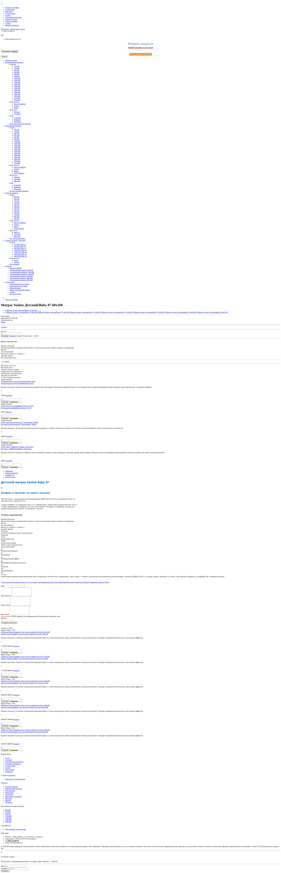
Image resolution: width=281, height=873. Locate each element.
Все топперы (14, 264)
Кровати (8, 266)
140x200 (17, 84)
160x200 (17, 88)
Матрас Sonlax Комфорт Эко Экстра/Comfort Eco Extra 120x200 (24, 659)
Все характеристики (8, 358)
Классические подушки (18, 286)
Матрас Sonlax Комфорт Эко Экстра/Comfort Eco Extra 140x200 (24, 707)
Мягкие (8, 800)
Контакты (9, 11)
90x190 (16, 74)
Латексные (9, 794)
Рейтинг (4, 618)
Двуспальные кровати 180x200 (21, 278)
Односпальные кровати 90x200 (21, 270)
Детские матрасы (11, 193)
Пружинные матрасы (13, 126)
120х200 (8, 816)
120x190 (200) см (20, 250)
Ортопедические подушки (19, 284)
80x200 (16, 72)
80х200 (8, 810)
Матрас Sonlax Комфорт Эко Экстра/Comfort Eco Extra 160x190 (24, 732)
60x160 (16, 213)
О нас (7, 758)
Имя (2, 586)
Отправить (5, 871)
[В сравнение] (22, 402)
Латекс (16, 106)
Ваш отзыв (5, 614)
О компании (9, 9)
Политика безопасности (14, 762)
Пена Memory (19, 173)
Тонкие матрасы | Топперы (15, 240)
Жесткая (17, 181)
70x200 (16, 68)
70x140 (16, 203)
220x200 (17, 100)
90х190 (8, 812)
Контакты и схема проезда (15, 779)
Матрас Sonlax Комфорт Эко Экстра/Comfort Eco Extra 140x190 (24, 683)
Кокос (16, 108)
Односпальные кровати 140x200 (22, 274)
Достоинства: (6, 596)
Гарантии (8, 772)
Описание (9, 471)
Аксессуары (9, 282)
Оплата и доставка (12, 7)
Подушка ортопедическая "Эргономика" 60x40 (18, 424)
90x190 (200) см (20, 248)
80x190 (16, 70)
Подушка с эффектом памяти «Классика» (16, 449)
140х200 (8, 818)
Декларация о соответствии (15, 829)
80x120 (16, 205)
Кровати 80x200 (16, 268)
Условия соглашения (13, 764)
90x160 (16, 219)
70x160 (16, 215)
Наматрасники (15, 288)
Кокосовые (9, 793)
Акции (7, 15)
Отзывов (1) (9, 475)
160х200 (8, 820)
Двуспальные (10, 791)
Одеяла (12, 292)
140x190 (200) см (20, 252)
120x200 (17, 80)
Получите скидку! (10, 51)
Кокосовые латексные (13, 796)
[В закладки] (19, 402)
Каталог (4, 56)
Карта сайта (9, 770)
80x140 (16, 207)
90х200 (8, 814)
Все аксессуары (15, 294)
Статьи (8, 23)
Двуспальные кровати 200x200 (21, 280)
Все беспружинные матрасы (20, 124)
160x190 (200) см (20, 254)
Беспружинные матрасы (14, 62)
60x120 (16, 197)
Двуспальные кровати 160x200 (21, 276)
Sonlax (3, 322)
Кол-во (3, 331)
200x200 (17, 96)
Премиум (17, 122)
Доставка (8, 760)
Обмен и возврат (11, 21)
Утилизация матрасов (13, 17)
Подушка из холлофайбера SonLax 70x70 (16, 408)
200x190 (17, 94)
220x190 (17, 98)
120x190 (17, 78)
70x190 (16, 66)
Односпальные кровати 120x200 (22, 272)
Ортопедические (11, 787)
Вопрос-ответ (10, 477)
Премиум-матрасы (12, 25)
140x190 (17, 82)
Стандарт (17, 118)
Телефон (4, 868)
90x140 (16, 211)
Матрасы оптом (11, 19)
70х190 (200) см (20, 244)
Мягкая (17, 112)
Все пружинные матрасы (19, 191)
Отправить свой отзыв (9, 623)
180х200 (8, 822)
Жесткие (8, 798)
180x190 (17, 90)
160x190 (17, 86)
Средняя (17, 114)
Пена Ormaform (20, 104)
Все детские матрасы (17, 238)
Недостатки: (5, 605)
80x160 (16, 217)
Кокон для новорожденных (20, 290)
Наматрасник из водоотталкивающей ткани (17, 383)
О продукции (10, 13)
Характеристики (11, 473)
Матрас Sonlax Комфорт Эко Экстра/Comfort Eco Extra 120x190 (24, 634)
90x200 (16, 76)
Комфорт (17, 120)
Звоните (13, 336)
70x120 (16, 201)
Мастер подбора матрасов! (141, 54)
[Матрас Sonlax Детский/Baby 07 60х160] (21, 310)
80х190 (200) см (20, 246)
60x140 (16, 199)
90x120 (16, 209)
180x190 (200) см (20, 256)
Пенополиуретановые (13, 789)
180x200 (17, 92)
